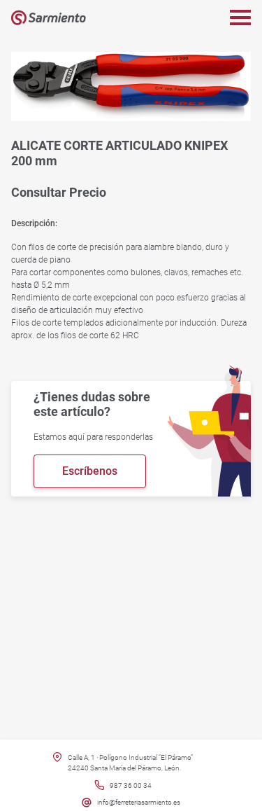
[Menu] (240, 17)
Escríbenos (89, 471)
